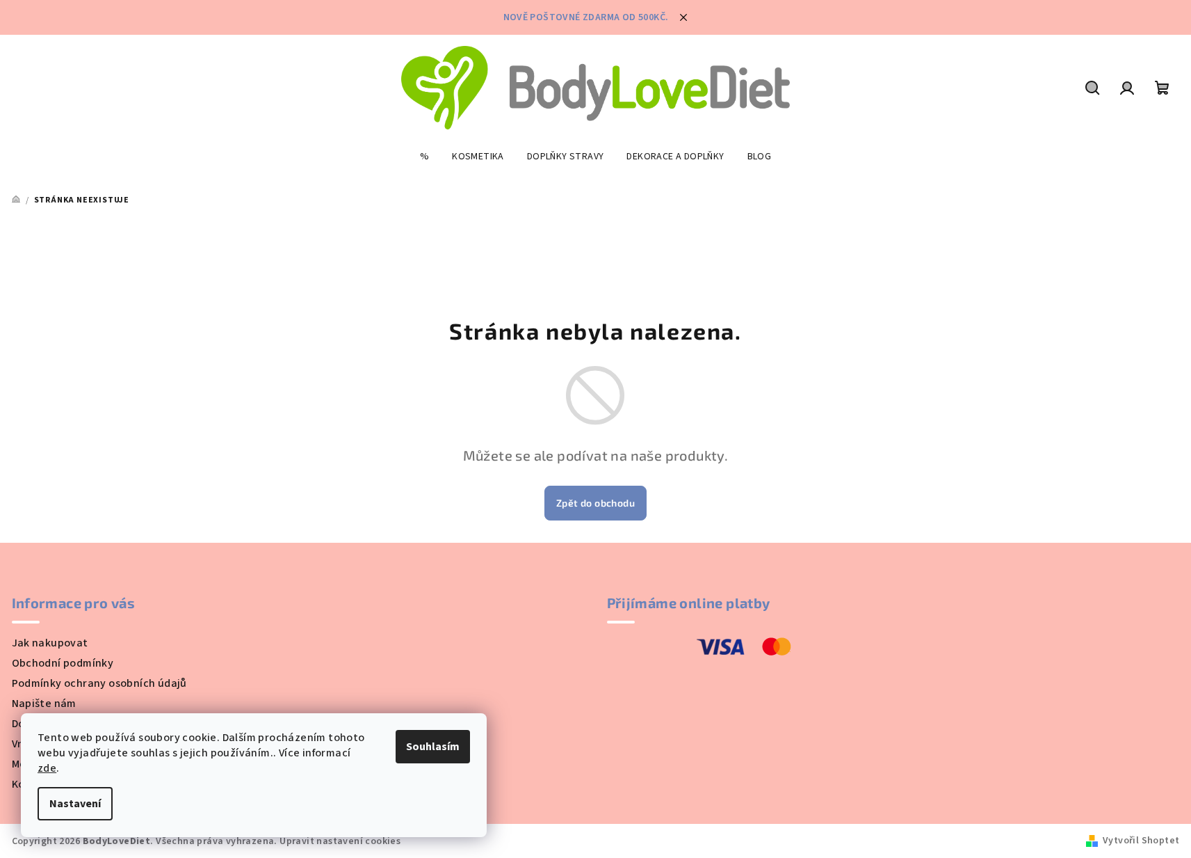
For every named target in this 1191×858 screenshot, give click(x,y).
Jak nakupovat (50, 643)
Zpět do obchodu (595, 503)
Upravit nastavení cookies (339, 841)
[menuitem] (424, 157)
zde (47, 768)
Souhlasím (433, 746)
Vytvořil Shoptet (1141, 841)
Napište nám (44, 703)
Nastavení (75, 803)
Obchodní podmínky (63, 663)
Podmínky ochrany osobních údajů (99, 683)
